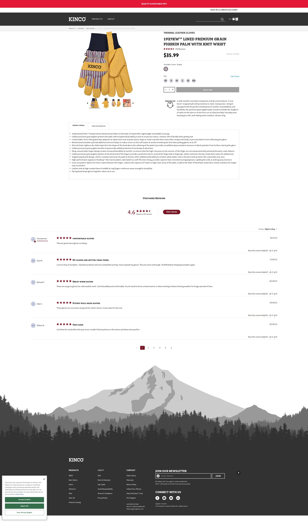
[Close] (44, 479)
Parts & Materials (104, 480)
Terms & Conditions (105, 493)
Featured (81, 28)
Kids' (70, 493)
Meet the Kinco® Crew (135, 493)
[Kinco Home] (77, 19)
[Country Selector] (238, 4)
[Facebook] (157, 498)
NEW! (71, 476)
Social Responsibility (105, 489)
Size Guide (101, 485)
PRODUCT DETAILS (78, 125)
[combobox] (211, 19)
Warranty (130, 480)
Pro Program (131, 498)
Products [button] (97, 19)
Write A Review (171, 212)
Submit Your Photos (134, 489)
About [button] (111, 19)
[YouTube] (171, 498)
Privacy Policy (102, 498)
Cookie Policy (19, 494)
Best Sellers (90, 28)
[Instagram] (164, 498)
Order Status (131, 476)
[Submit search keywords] (222, 19)
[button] (214, 10)
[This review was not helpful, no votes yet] (275, 250)
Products (72, 28)
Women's (72, 489)
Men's (71, 485)
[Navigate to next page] (171, 348)
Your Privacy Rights (24, 513)
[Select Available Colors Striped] (166, 69)
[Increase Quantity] (173, 89)
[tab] (78, 125)
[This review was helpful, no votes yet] (270, 250)
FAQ (99, 476)
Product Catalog (75, 502)
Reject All (24, 506)
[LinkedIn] (178, 498)
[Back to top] (237, 472)
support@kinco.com (136, 509)
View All (72, 498)
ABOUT (101, 470)
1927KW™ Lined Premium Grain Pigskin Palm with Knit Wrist (116, 28)
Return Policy (131, 485)
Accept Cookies (24, 500)
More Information (99, 126)
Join (218, 476)
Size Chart (235, 76)
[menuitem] (97, 19)
